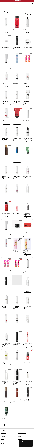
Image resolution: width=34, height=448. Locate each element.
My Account (19, 434)
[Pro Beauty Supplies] (16, 3)
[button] (32, 4)
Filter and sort (29, 14)
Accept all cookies (26, 445)
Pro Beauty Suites (3, 434)
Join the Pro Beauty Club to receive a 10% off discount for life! (17, 0)
